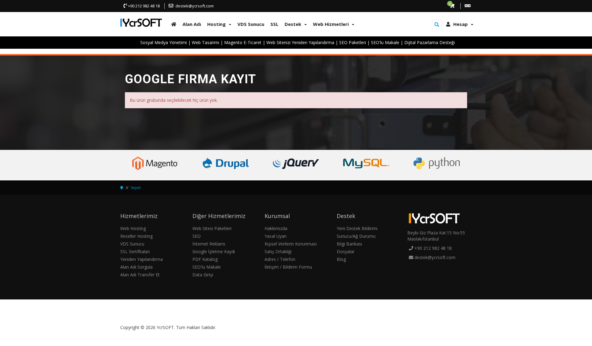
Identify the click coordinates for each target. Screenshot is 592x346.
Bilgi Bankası (349, 244)
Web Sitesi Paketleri (212, 228)
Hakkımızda (276, 228)
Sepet (136, 187)
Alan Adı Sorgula (136, 267)
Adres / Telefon (280, 259)
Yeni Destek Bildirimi (357, 228)
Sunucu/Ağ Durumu (356, 236)
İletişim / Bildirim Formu (288, 267)
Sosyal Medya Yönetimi (163, 42)
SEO (196, 236)
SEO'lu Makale (385, 42)
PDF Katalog (205, 259)
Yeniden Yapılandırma (141, 259)
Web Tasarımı (205, 42)
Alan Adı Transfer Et (140, 275)
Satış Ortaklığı (278, 251)
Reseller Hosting (136, 236)
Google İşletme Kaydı (213, 251)
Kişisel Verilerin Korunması (291, 244)
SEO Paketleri (352, 42)
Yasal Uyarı (275, 236)
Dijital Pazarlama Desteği (429, 42)
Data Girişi (202, 275)
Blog (341, 259)
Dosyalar (346, 251)
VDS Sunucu (132, 244)
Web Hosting (133, 228)
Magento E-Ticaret (242, 42)
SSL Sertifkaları (135, 251)
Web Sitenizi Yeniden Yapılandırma (300, 42)
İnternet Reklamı (208, 244)
